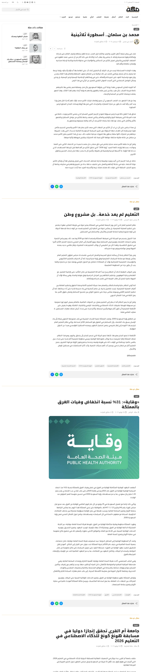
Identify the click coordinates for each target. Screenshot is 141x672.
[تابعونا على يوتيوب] (27, 2)
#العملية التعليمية (113, 366)
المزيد (63, 17)
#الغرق (107, 595)
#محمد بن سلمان (125, 178)
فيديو (71, 17)
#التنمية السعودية (111, 178)
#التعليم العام (126, 366)
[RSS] (22, 2)
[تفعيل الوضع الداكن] (17, 2)
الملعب (98, 17)
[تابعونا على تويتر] (34, 2)
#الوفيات (127, 595)
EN (13, 2)
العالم (121, 17)
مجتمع (77, 17)
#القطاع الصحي (117, 595)
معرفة (106, 17)
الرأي (92, 17)
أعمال (114, 17)
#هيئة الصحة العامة (79, 595)
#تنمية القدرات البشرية (68, 366)
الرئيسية (135, 17)
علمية (85, 17)
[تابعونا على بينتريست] (25, 2)
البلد (127, 17)
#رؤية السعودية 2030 (95, 178)
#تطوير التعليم (99, 366)
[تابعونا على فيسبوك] (32, 2)
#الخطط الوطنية (81, 178)
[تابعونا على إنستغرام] (30, 2)
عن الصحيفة (5, 2)
